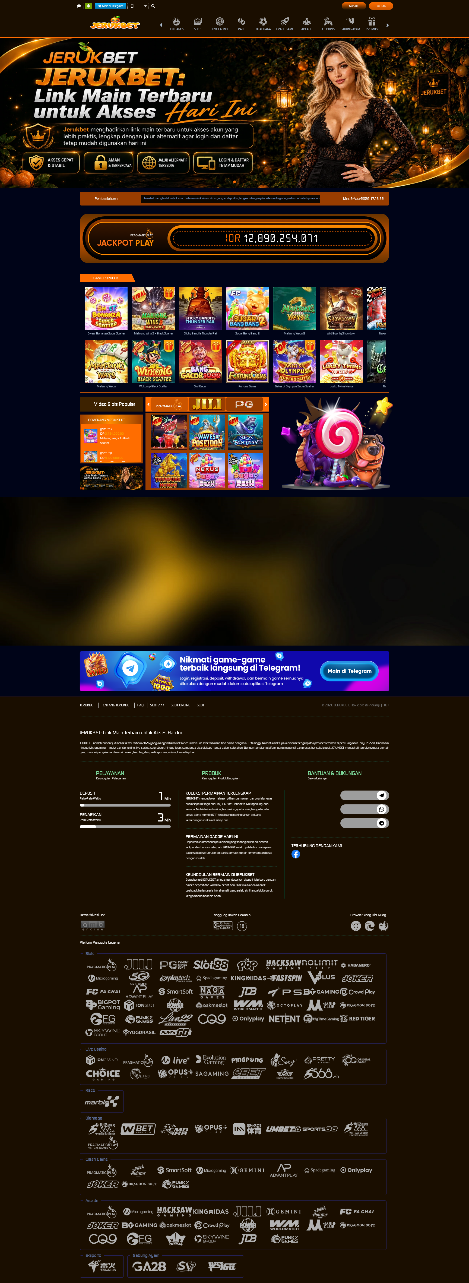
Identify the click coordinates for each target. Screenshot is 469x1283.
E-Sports (328, 29)
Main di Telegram (112, 6)
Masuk (354, 6)
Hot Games (176, 29)
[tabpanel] (234, 113)
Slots (198, 29)
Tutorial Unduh (447, 585)
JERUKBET (87, 705)
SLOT (200, 705)
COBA (172, 426)
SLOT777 (157, 705)
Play (144, 243)
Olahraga (263, 29)
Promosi (372, 29)
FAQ (140, 705)
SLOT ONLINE (180, 705)
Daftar (381, 6)
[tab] (169, 404)
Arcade (306, 29)
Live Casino (220, 29)
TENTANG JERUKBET (116, 705)
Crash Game (285, 29)
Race (241, 29)
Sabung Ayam (350, 29)
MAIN (110, 308)
